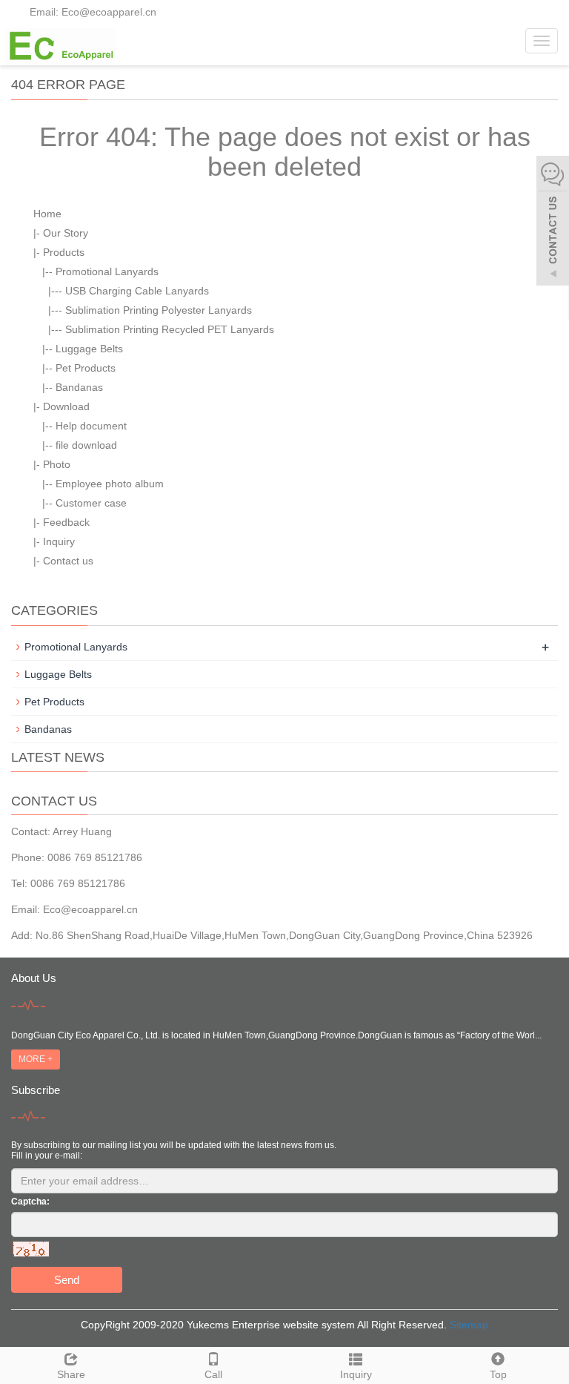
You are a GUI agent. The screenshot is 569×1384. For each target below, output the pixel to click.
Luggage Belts (89, 349)
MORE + (36, 1059)
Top (498, 1374)
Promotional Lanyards (107, 271)
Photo (56, 464)
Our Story (65, 233)
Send (66, 1279)
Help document (91, 426)
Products (63, 252)
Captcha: (30, 1201)
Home (47, 214)
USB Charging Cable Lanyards (137, 291)
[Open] (552, 222)
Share (71, 1374)
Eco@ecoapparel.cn (90, 909)
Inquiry (59, 541)
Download (66, 406)
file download (86, 445)
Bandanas (79, 387)
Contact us (68, 561)
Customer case (91, 503)
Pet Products (86, 368)
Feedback (66, 522)
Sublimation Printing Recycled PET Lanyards (169, 329)
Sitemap (469, 1325)
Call (213, 1374)
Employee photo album (110, 484)
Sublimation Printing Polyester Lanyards (158, 310)
